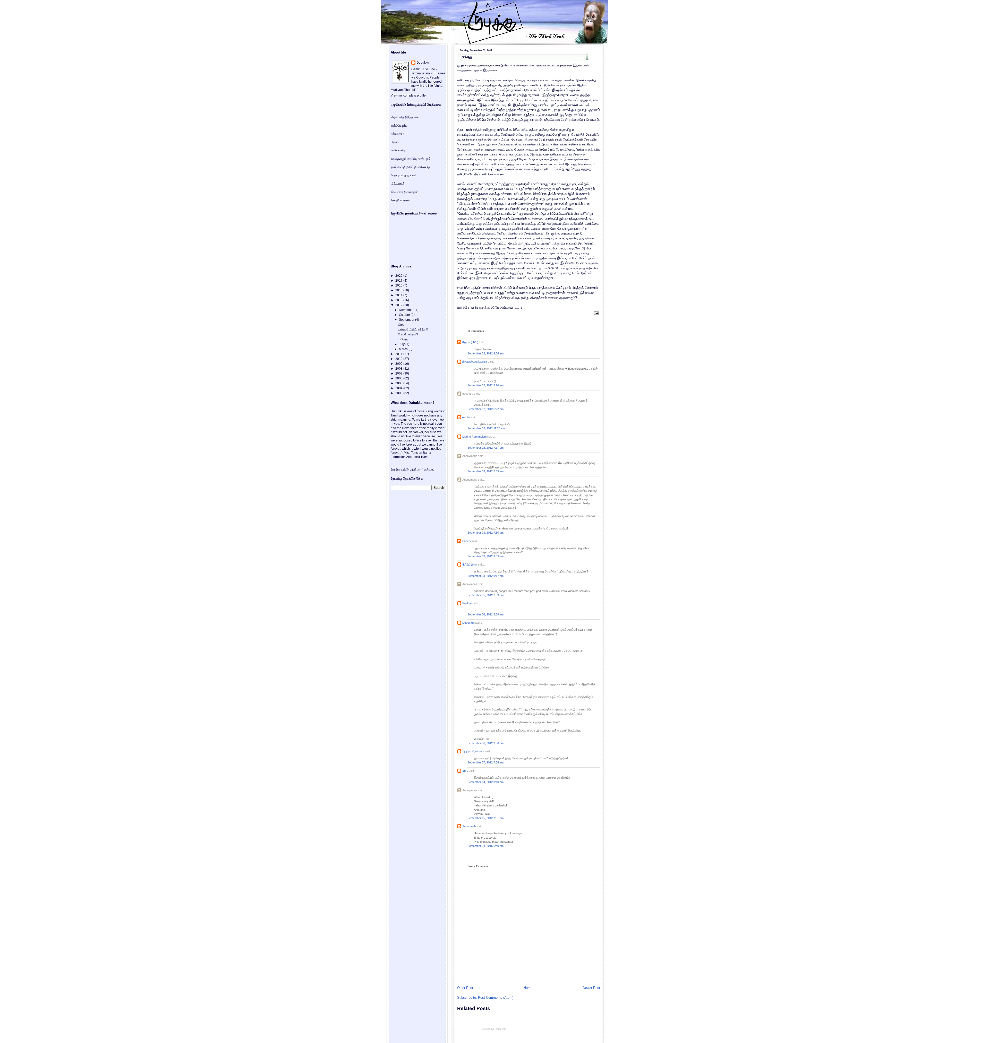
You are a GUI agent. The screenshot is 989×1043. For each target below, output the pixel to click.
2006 (399, 378)
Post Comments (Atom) (495, 997)
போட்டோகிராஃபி (408, 334)
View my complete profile (408, 95)
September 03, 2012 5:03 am (485, 471)
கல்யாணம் (397, 133)
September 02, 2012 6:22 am (485, 409)
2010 (399, 358)
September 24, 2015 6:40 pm (485, 845)
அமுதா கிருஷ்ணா (473, 751)
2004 (399, 388)
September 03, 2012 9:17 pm (485, 575)
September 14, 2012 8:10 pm (485, 782)
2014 (399, 295)
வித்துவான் (398, 183)
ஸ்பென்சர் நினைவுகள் (405, 192)
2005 (399, 383)
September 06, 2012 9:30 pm (485, 743)
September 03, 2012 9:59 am (485, 556)
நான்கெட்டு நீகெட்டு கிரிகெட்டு (410, 167)
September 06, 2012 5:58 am (485, 614)
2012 (399, 305)
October (405, 314)
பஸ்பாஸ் (429, 469)
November (406, 309)
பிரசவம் (395, 142)
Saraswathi (469, 826)
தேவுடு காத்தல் (400, 200)
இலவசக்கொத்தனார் (474, 361)
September (407, 319)
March (403, 349)
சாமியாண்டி (398, 150)
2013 (399, 300)
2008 (399, 368)
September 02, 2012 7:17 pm (485, 447)
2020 (399, 275)
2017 (399, 280)
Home (528, 988)
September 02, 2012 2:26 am (485, 385)
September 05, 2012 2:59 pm (485, 595)
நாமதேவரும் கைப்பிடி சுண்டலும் (411, 158)
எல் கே (466, 417)
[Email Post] (595, 313)
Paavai (466, 541)
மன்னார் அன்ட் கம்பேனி (413, 329)
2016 (399, 285)
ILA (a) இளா (469, 564)
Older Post (465, 988)
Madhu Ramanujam (474, 436)
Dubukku (468, 622)
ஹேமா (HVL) (470, 342)
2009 (399, 363)
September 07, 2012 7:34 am (485, 762)
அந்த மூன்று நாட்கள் (404, 175)
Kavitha (467, 603)
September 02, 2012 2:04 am (485, 353)
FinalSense (501, 1029)
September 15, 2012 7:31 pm (485, 818)
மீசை (401, 324)
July (402, 344)
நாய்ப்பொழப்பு (399, 125)
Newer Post (591, 988)
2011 (399, 353)
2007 (399, 373)
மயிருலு (466, 57)
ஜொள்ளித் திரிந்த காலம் (406, 117)
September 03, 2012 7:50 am (485, 532)
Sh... (465, 770)
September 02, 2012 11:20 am (486, 428)
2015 (399, 290)
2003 (399, 393)
